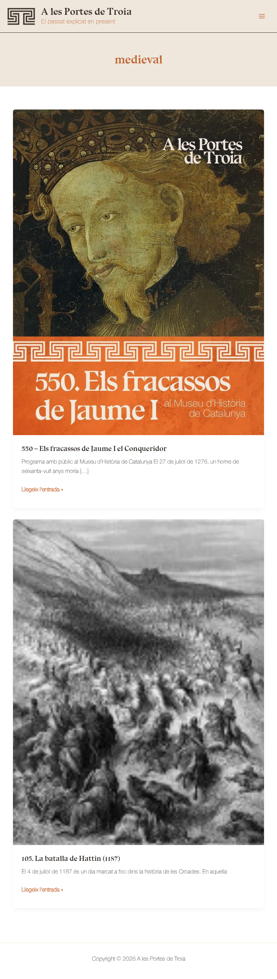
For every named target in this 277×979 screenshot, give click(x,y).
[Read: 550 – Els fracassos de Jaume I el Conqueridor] (138, 272)
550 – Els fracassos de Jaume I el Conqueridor (94, 448)
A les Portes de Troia (86, 11)
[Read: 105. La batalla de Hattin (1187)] (138, 682)
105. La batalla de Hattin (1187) (71, 858)
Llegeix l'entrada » (42, 491)
